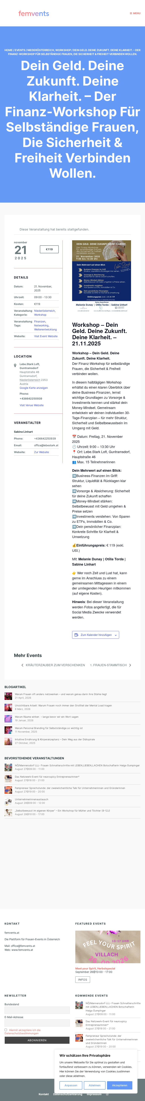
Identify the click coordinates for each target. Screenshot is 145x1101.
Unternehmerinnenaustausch (31, 799)
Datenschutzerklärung (67, 1094)
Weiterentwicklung (45, 329)
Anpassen (71, 1085)
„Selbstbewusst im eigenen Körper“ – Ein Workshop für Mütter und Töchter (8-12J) (62, 810)
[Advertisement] (72, 854)
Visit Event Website (46, 336)
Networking (41, 325)
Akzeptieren (119, 1085)
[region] (95, 1071)
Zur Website (41, 452)
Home (9, 50)
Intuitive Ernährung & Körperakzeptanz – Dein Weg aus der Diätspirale (55, 739)
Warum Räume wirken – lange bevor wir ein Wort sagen (47, 716)
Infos (82, 979)
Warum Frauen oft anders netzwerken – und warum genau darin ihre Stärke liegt (61, 694)
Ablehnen (94, 1085)
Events (20, 50)
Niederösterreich (40, 50)
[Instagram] (106, 1094)
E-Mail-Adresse (14, 1017)
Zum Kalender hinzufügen (96, 635)
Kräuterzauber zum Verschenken (55, 665)
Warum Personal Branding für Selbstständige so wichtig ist (49, 728)
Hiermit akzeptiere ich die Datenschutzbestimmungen (23, 1031)
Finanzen (39, 321)
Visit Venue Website (32, 405)
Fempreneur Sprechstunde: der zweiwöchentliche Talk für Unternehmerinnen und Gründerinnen (70, 788)
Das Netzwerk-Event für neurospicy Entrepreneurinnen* (47, 776)
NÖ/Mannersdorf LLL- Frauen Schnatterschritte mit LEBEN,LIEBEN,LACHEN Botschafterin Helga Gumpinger (77, 765)
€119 (49, 249)
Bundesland (12, 1004)
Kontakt (44, 1094)
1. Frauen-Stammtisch (108, 665)
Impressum (94, 1094)
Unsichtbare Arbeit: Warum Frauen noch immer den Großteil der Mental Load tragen (63, 705)
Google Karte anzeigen (34, 387)
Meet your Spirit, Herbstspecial (95, 968)
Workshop (63, 50)
